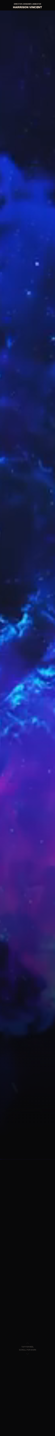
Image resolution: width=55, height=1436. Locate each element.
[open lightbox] (27, 584)
